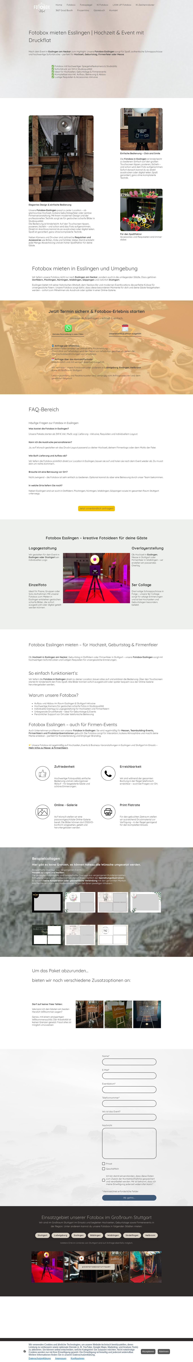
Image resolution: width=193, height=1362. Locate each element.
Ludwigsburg (60, 1235)
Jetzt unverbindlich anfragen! (96, 508)
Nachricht (107, 1125)
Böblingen (95, 1235)
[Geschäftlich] (103, 1168)
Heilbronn (150, 1235)
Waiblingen (113, 1235)
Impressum (60, 1358)
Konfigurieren (77, 1358)
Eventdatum (108, 1083)
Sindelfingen (132, 1235)
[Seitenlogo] (42, 7)
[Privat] (103, 1163)
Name (105, 1056)
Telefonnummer (111, 1097)
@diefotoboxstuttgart (96, 1267)
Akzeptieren (148, 1351)
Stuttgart (42, 1235)
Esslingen (79, 1235)
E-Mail (105, 1070)
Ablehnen (164, 1351)
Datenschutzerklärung (40, 1358)
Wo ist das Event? (111, 1111)
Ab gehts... (129, 1197)
